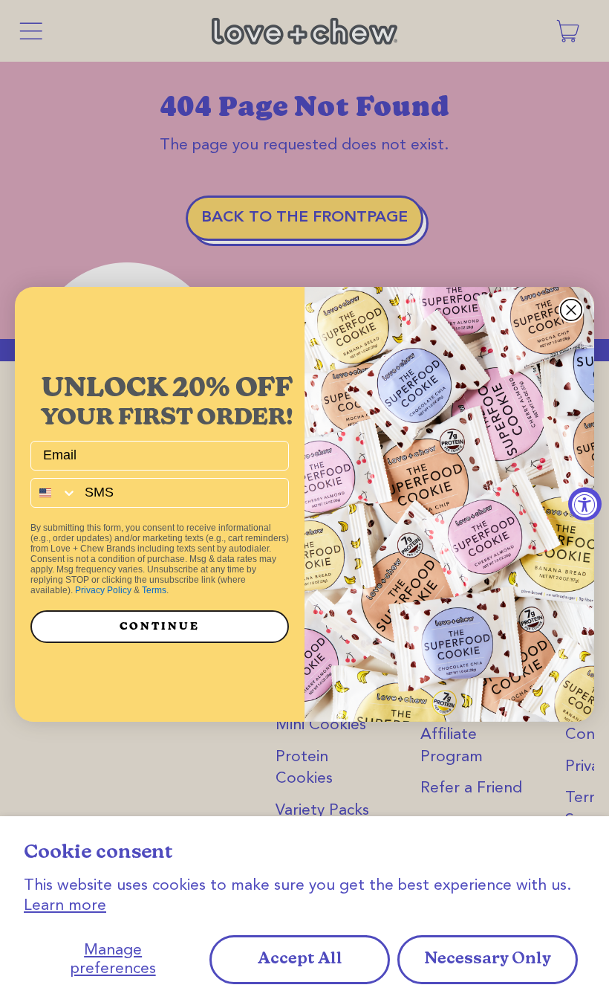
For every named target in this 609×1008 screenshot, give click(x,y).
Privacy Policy (103, 590)
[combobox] (54, 493)
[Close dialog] (571, 310)
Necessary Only (487, 959)
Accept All (300, 959)
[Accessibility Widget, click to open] (585, 504)
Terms (154, 590)
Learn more (65, 906)
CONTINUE (160, 626)
